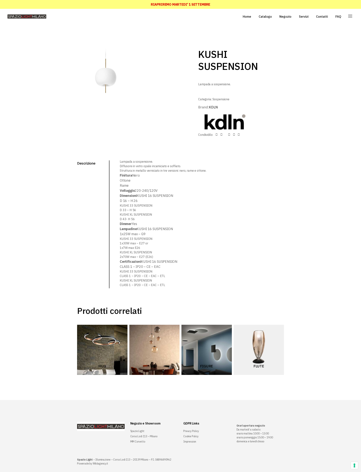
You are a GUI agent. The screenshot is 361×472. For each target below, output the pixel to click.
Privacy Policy (191, 431)
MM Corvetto (137, 441)
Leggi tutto (100, 365)
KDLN (213, 107)
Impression (189, 441)
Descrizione (86, 163)
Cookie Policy (191, 436)
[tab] (93, 163)
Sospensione (220, 99)
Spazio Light (137, 431)
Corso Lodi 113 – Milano (144, 436)
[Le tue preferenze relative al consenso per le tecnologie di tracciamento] (354, 465)
